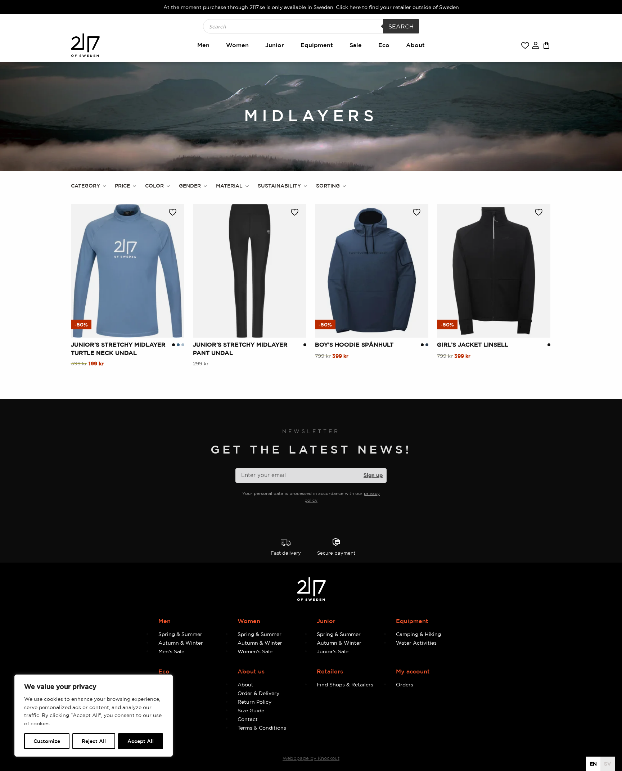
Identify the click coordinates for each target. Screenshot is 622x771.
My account (413, 671)
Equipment (317, 45)
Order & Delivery (258, 693)
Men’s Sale (171, 651)
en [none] (593, 763)
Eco (383, 45)
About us (251, 671)
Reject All (94, 741)
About (415, 45)
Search (401, 26)
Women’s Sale (255, 651)
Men (203, 45)
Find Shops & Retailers (345, 684)
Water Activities (416, 642)
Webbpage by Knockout (311, 758)
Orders (404, 684)
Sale (356, 45)
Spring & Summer (180, 634)
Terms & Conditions (262, 727)
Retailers (330, 671)
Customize (46, 741)
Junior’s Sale (332, 651)
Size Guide (251, 710)
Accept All (140, 741)
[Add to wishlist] (174, 212)
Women (237, 45)
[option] (607, 764)
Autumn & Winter (180, 642)
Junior (274, 45)
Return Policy (254, 701)
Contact (248, 719)
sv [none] (607, 763)
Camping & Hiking (418, 634)
